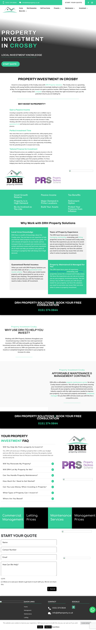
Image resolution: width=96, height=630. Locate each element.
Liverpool (38, 92)
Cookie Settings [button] (85, 623)
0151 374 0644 (10, 3)
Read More (55, 627)
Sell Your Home (45, 8)
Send (52, 589)
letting (80, 237)
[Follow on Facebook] (88, 2)
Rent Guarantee (31, 8)
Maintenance (69, 8)
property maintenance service (76, 382)
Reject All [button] (48, 627)
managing (53, 237)
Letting (26, 617)
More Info (22, 11)
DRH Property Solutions (54, 85)
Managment (27, 610)
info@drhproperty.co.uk (30, 3)
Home (21, 8)
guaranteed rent (14, 124)
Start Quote (10, 64)
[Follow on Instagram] (92, 2)
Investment (82, 8)
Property (56, 8)
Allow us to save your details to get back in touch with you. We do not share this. (28, 583)
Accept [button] (40, 627)
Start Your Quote (73, 2)
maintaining (62, 237)
